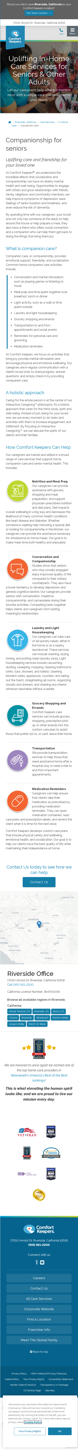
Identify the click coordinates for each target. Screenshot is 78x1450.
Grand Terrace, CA (19, 1011)
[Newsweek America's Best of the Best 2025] (26, 1158)
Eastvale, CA (41, 1011)
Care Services (47, 122)
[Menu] (72, 32)
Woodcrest (42, 1017)
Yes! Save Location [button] (37, 13)
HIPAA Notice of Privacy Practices (49, 1373)
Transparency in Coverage (54, 1384)
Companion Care (29, 125)
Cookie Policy (12, 1379)
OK (59, 1431)
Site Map (49, 1390)
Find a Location (39, 1319)
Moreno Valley (60, 1017)
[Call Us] (61, 32)
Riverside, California (25, 122)
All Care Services (39, 1299)
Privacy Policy (19, 1373)
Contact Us (39, 882)
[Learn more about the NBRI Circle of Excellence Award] (39, 1200)
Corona (13, 1017)
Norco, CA (58, 1011)
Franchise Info (39, 1330)
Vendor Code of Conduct (23, 1384)
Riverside (27, 1017)
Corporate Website (39, 1309)
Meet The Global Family (39, 1340)
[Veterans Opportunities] (27, 1137)
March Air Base (37, 1024)
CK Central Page (32, 1390)
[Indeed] (36, 1263)
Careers (39, 1278)
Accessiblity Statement (61, 1379)
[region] (40, 1421)
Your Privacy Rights (33, 1379)
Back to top (40, 1351)
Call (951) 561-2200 (20, 984)
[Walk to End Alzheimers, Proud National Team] (27, 1175)
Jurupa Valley (16, 1024)
